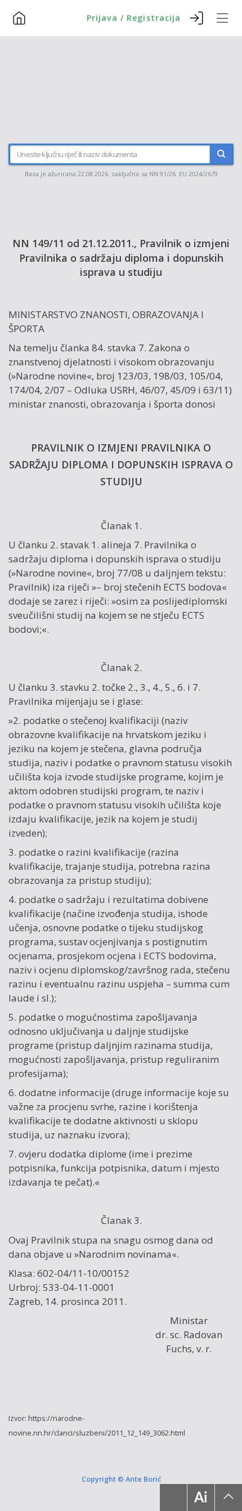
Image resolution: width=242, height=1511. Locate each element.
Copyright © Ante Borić (121, 1478)
